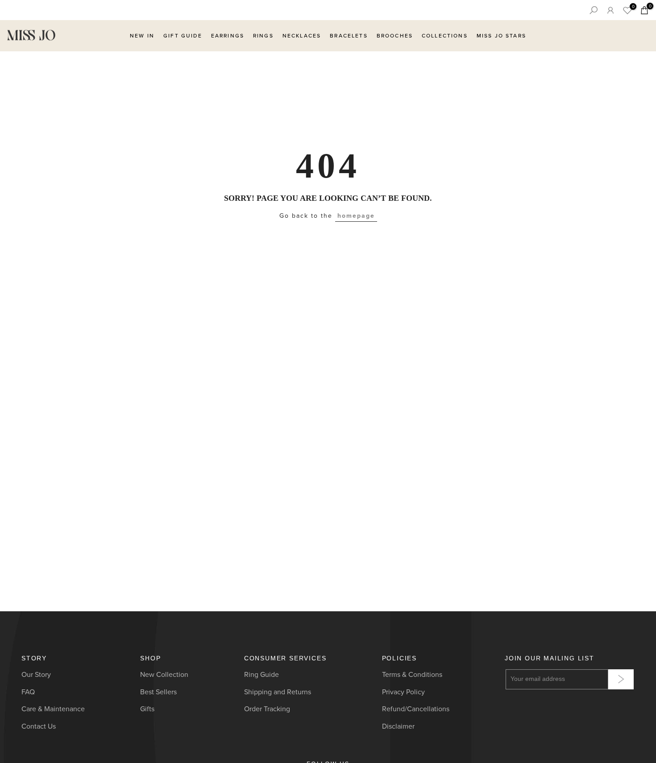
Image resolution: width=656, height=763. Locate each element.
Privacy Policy (403, 692)
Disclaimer (398, 726)
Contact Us (38, 726)
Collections (445, 36)
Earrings (227, 36)
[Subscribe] (621, 679)
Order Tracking (267, 709)
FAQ (28, 692)
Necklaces (301, 36)
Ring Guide (261, 674)
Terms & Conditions (412, 674)
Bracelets (348, 36)
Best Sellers (158, 692)
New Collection (164, 674)
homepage (356, 215)
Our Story (36, 674)
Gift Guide (182, 36)
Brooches (395, 36)
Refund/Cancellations (415, 709)
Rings (263, 36)
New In (142, 36)
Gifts (147, 709)
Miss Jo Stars (501, 36)
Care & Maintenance (53, 709)
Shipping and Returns (277, 692)
